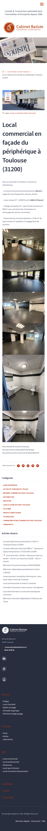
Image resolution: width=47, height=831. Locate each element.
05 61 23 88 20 (9, 650)
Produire (6, 726)
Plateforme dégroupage (13, 713)
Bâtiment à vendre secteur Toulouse (18, 493)
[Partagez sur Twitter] (23, 465)
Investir (5, 790)
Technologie (8, 517)
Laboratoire (8, 739)
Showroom (7, 765)
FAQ (43, 821)
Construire (7, 783)
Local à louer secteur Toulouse (23, 113)
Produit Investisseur (12, 513)
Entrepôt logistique (11, 710)
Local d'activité (9, 704)
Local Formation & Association (15, 771)
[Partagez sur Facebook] (18, 465)
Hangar (6, 701)
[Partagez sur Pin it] (32, 465)
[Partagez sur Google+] (28, 465)
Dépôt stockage (9, 707)
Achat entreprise (10, 485)
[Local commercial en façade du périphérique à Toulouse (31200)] (23, 100)
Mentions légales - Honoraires (28, 821)
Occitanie (7, 509)
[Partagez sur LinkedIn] (37, 465)
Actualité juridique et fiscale (15, 489)
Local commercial (10, 759)
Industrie (7, 501)
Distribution (8, 497)
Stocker (6, 694)
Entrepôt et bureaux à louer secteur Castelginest (23, 587)
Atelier (6, 736)
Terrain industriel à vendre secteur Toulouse (22, 521)
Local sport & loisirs (11, 768)
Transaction (8, 797)
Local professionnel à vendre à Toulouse (19, 583)
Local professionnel (11, 762)
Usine (5, 733)
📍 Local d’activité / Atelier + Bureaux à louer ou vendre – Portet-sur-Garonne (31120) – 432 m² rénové (22, 558)
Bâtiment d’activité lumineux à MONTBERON (21, 565)
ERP (4, 751)
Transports (8, 524)
